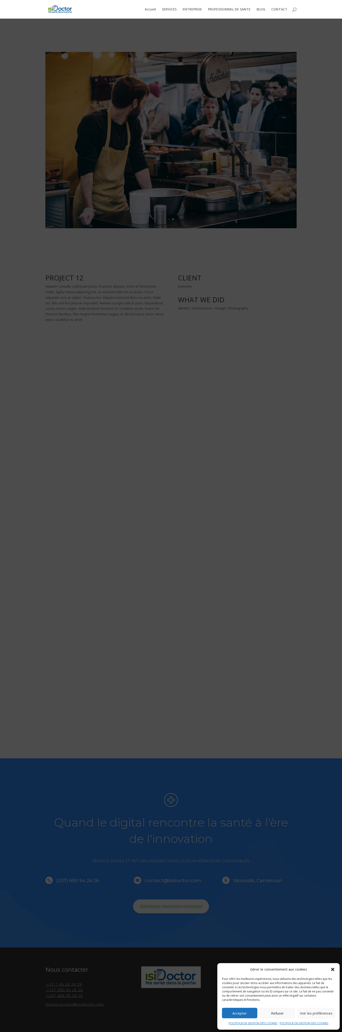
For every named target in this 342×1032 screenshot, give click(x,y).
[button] (332, 969)
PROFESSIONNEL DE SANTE (229, 9)
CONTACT (279, 9)
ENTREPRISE (192, 9)
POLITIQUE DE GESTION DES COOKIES (253, 1023)
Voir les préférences (316, 1013)
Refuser (277, 1013)
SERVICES (169, 9)
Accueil (150, 9)
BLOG (261, 9)
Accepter (239, 1013)
